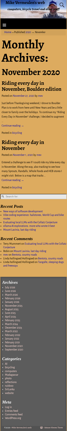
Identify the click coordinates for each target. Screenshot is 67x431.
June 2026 (10, 291)
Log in (8, 407)
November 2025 (14, 305)
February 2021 (12, 342)
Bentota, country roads (24, 254)
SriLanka (9, 389)
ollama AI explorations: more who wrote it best (29, 225)
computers (11, 371)
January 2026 (12, 302)
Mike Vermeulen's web (22, 428)
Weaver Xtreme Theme (53, 428)
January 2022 (12, 338)
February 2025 (12, 320)
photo (8, 378)
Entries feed (11, 410)
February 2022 (12, 335)
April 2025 (10, 316)
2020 (28, 32)
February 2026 (12, 298)
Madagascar (11, 374)
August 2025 (12, 309)
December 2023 (13, 327)
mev (5, 254)
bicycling (17, 132)
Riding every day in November (23, 145)
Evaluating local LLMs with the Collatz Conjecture (30, 222)
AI (6, 363)
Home (7, 32)
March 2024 (11, 324)
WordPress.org (13, 418)
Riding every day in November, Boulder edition (31, 86)
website (9, 393)
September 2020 (14, 349)
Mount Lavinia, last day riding (19, 229)
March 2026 (11, 294)
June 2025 (10, 312)
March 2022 (11, 331)
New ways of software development (23, 211)
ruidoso (9, 385)
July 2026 (10, 287)
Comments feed (14, 414)
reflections (11, 382)
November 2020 (14, 346)
